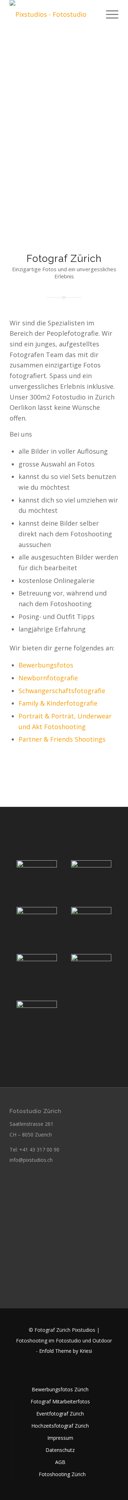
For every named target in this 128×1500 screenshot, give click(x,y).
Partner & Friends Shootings (62, 739)
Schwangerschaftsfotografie (61, 690)
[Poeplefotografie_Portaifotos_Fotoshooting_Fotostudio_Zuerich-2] (91, 970)
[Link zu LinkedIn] (64, 1370)
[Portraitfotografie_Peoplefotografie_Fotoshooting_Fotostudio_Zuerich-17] (91, 876)
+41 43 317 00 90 (39, 1149)
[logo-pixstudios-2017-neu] (53, 14)
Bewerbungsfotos (45, 665)
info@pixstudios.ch (31, 1159)
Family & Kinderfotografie (57, 703)
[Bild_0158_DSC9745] (37, 970)
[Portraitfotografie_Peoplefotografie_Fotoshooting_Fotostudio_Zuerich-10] (37, 923)
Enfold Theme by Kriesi (65, 1350)
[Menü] (108, 14)
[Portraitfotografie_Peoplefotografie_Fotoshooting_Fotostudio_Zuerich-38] (37, 876)
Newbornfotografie (48, 678)
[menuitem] (108, 14)
